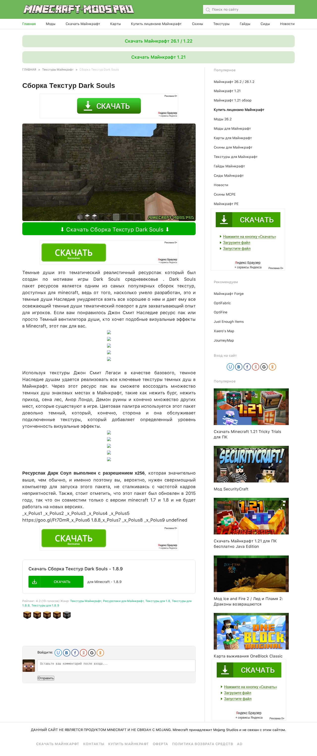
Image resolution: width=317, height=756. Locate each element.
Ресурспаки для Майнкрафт (123, 601)
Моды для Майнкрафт (232, 128)
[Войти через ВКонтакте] (66, 652)
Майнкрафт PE (226, 204)
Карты (115, 24)
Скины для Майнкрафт (233, 147)
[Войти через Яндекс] (83, 652)
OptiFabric (222, 303)
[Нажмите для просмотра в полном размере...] (109, 459)
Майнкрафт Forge (229, 294)
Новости (287, 24)
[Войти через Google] (92, 652)
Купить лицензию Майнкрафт (156, 24)
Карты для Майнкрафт (233, 138)
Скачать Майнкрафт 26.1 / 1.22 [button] (158, 41)
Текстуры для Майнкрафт (236, 157)
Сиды (265, 24)
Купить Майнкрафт (128, 744)
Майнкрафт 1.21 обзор (233, 100)
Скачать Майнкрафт (83, 24)
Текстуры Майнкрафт (85, 601)
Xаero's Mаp (224, 331)
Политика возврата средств (202, 744)
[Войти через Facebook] (75, 652)
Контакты (93, 744)
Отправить (46, 678)
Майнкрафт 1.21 (227, 91)
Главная (29, 24)
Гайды (245, 24)
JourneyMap (224, 340)
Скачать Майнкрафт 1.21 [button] (158, 57)
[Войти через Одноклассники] (100, 652)
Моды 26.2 (223, 119)
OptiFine (220, 312)
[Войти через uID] (58, 652)
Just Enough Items (229, 322)
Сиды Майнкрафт (229, 175)
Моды (50, 24)
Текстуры (221, 24)
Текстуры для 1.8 (157, 601)
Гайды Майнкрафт (229, 166)
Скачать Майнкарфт (57, 744)
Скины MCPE (225, 194)
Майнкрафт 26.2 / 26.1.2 (234, 82)
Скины (197, 24)
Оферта (160, 744)
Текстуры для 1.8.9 (45, 605)
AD (239, 744)
